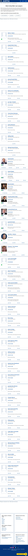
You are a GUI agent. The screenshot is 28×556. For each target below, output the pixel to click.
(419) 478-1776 (10, 423)
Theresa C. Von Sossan (13, 246)
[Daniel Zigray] (4, 174)
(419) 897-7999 (10, 174)
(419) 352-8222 (10, 400)
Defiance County (4, 529)
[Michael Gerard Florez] (4, 150)
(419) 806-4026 (10, 297)
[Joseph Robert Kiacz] (4, 47)
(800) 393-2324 (10, 161)
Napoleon (3, 523)
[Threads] (14, 547)
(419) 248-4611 (10, 332)
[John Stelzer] (4, 59)
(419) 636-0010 (10, 35)
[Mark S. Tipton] (4, 35)
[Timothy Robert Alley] (4, 199)
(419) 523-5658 (10, 434)
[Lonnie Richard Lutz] (4, 212)
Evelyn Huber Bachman (13, 465)
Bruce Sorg (10, 318)
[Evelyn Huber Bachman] (4, 468)
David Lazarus (11, 68)
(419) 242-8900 (10, 491)
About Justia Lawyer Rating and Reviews (20, 542)
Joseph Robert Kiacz (12, 45)
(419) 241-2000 (10, 343)
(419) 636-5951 (10, 48)
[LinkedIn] (10, 547)
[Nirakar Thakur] (4, 491)
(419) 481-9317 (10, 237)
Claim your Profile (18, 539)
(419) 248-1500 (10, 309)
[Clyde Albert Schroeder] (4, 434)
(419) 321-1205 (10, 366)
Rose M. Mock (11, 184)
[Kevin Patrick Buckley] (4, 411)
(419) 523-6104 (10, 445)
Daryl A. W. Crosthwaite (13, 90)
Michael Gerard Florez (13, 147)
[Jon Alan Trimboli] (4, 104)
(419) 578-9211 (10, 212)
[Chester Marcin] (4, 400)
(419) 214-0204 (10, 186)
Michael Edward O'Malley (13, 443)
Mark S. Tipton (11, 33)
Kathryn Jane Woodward (13, 363)
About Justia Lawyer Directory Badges (20, 537)
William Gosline (11, 352)
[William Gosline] (4, 354)
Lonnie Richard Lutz (12, 209)
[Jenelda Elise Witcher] (4, 388)
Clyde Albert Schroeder (13, 431)
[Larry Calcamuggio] (4, 261)
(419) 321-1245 (10, 355)
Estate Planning (18, 517)
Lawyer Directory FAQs (19, 538)
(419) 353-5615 (10, 468)
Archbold (3, 520)
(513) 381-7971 (10, 116)
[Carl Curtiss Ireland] (4, 297)
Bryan (2, 518)
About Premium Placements (20, 540)
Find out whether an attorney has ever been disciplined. (6, 538)
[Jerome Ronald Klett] (4, 81)
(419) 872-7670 (10, 199)
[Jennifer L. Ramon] (4, 236)
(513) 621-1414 (10, 93)
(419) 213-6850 (10, 377)
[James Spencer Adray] (4, 343)
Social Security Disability (19, 519)
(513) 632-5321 (10, 127)
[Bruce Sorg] (4, 320)
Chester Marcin (11, 397)
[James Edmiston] (4, 127)
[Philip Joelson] (4, 422)
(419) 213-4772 (10, 411)
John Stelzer (10, 56)
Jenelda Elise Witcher (13, 386)
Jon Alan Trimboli (12, 102)
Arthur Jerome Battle (12, 282)
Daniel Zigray (11, 171)
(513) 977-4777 (10, 150)
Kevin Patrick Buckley (13, 408)
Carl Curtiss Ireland (12, 294)
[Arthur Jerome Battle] (4, 285)
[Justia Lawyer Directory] (6, 1)
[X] (16, 547)
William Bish (11, 136)
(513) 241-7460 (10, 70)
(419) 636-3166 (10, 59)
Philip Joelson (11, 420)
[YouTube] (11, 547)
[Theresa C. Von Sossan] (4, 249)
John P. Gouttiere (12, 270)
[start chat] (25, 554)
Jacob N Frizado (11, 222)
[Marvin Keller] (4, 456)
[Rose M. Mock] (4, 186)
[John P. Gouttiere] (4, 273)
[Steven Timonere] (4, 309)
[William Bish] (4, 138)
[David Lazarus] (4, 70)
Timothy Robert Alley (13, 196)
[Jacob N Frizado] (4, 224)
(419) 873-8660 (10, 457)
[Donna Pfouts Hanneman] (4, 377)
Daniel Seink (11, 158)
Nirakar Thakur (11, 488)
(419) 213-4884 (10, 480)
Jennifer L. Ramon (12, 234)
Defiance (3, 522)
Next (14, 499)
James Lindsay (11, 329)
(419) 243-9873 (10, 389)
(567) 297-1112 (10, 285)
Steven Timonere (12, 306)
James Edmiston (11, 124)
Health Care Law (18, 518)
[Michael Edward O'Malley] (4, 445)
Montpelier (3, 519)
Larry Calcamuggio (12, 258)
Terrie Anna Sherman (13, 113)
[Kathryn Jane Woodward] (4, 366)
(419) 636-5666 (10, 139)
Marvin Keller (11, 454)
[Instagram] (13, 547)
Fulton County (4, 530)
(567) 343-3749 (10, 224)
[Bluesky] (15, 547)
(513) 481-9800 (10, 82)
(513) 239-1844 (10, 105)
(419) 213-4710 (10, 321)
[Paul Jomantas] (4, 479)
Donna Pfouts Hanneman (13, 374)
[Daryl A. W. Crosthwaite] (4, 93)
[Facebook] (12, 547)
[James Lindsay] (4, 332)
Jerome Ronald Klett (12, 79)
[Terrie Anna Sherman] (4, 116)
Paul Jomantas (11, 477)
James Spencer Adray (12, 340)
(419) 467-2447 (10, 273)
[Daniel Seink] (4, 161)
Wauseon (3, 521)
